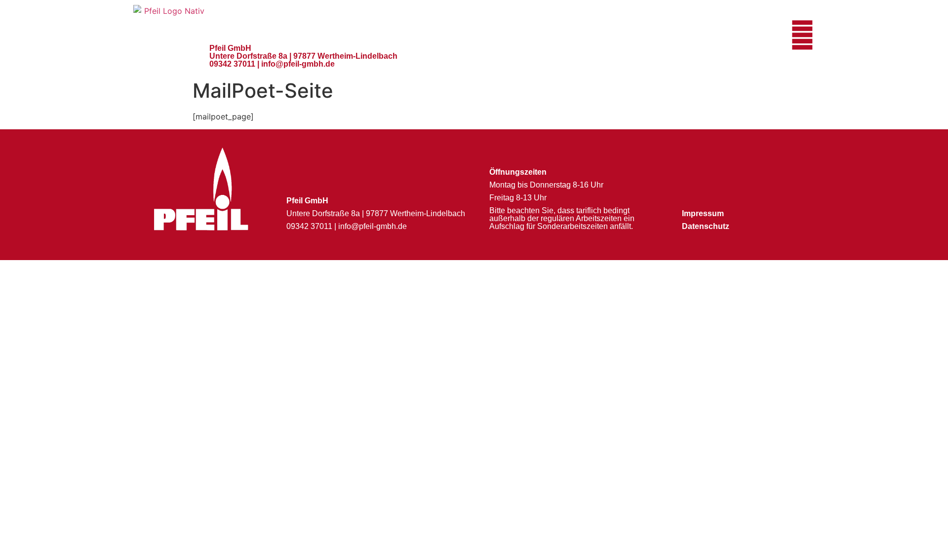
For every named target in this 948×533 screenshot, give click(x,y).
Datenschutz (705, 226)
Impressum (703, 213)
